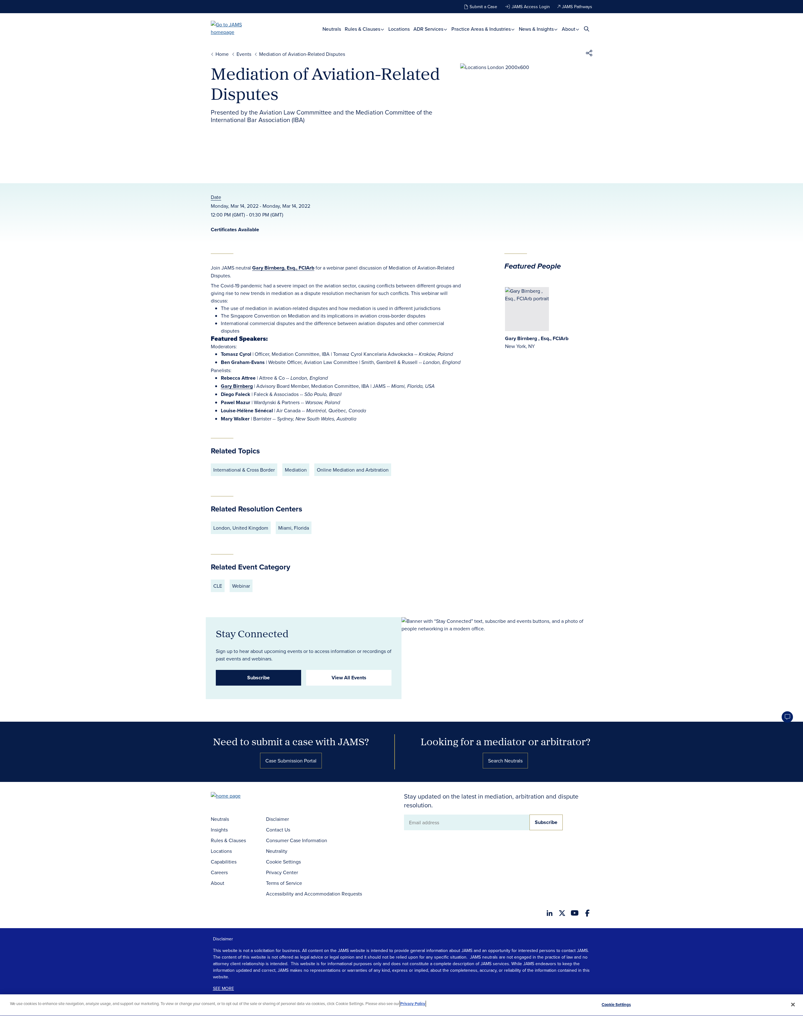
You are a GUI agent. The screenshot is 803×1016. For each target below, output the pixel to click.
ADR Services (428, 29)
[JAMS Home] (235, 28)
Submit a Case (483, 6)
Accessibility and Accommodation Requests (314, 893)
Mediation (296, 469)
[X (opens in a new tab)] (562, 913)
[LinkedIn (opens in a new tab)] (549, 913)
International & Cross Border (244, 469)
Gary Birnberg (237, 386)
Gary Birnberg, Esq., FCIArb (283, 267)
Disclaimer (277, 818)
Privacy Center (282, 872)
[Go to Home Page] (235, 796)
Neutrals (331, 29)
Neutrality (276, 851)
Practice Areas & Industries (481, 29)
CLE (217, 585)
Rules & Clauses (363, 29)
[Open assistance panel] (787, 717)
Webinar (241, 585)
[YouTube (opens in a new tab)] (574, 913)
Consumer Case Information (296, 840)
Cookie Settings (283, 861)
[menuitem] (331, 29)
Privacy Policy (412, 1004)
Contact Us (278, 829)
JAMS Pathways (577, 6)
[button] (589, 54)
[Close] (793, 1004)
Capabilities (224, 861)
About (569, 29)
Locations (399, 29)
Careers (219, 872)
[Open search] (586, 28)
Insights (219, 829)
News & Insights (537, 29)
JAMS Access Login (531, 6)
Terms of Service (284, 883)
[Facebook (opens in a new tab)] (587, 913)
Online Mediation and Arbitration (353, 469)
